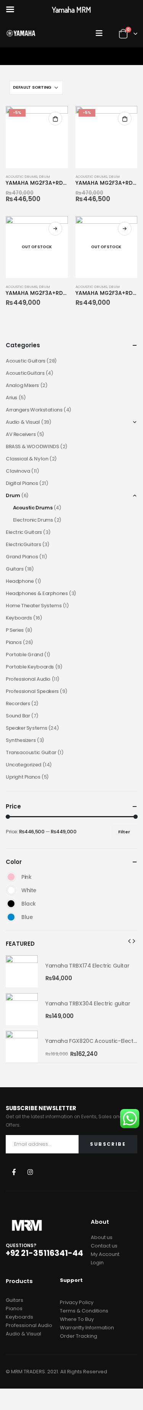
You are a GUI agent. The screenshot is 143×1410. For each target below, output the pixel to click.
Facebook (13, 1171)
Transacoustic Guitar (31, 752)
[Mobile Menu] (100, 33)
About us (101, 1237)
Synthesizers (20, 740)
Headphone (20, 581)
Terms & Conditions (84, 1310)
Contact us (104, 1245)
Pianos (14, 642)
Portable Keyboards (30, 666)
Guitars (14, 568)
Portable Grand (24, 654)
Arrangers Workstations (34, 409)
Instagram (30, 1171)
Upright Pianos (23, 777)
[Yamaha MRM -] (21, 33)
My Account (105, 1254)
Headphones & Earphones (36, 593)
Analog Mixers (22, 385)
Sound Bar (18, 715)
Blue (11, 917)
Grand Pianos (22, 556)
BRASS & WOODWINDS (32, 446)
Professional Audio (28, 679)
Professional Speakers (32, 691)
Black (11, 903)
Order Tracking (78, 1336)
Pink (11, 877)
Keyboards (19, 617)
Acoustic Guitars (25, 360)
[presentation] (129, 941)
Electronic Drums (33, 520)
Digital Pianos (22, 483)
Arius (11, 397)
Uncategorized (23, 764)
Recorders (18, 703)
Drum (44, 176)
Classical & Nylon (27, 458)
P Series (15, 630)
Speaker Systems (26, 728)
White (11, 890)
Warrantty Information (87, 1327)
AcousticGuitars (25, 373)
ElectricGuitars (23, 544)
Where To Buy (77, 1319)
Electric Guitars (24, 532)
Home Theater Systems (33, 605)
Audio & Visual (23, 422)
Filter (124, 832)
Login (97, 1262)
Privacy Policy (76, 1302)
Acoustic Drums (21, 176)
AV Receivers (20, 434)
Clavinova (18, 471)
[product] (22, 971)
